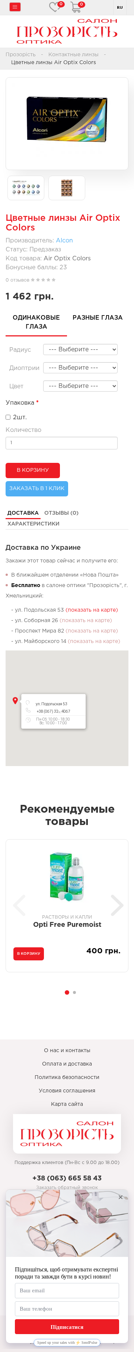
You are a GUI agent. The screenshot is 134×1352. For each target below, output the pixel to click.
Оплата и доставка (67, 1064)
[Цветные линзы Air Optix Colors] (67, 120)
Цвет (16, 386)
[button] (15, 700)
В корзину (33, 470)
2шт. (20, 417)
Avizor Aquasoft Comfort (80, 925)
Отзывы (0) (61, 513)
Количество (23, 430)
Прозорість (21, 55)
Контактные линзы (73, 55)
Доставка (23, 513)
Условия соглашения (67, 1091)
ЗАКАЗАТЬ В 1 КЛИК (36, 488)
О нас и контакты (67, 1050)
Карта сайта (67, 1104)
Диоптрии (24, 368)
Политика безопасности (67, 1077)
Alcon (64, 241)
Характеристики (33, 524)
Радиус (20, 350)
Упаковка (20, 403)
